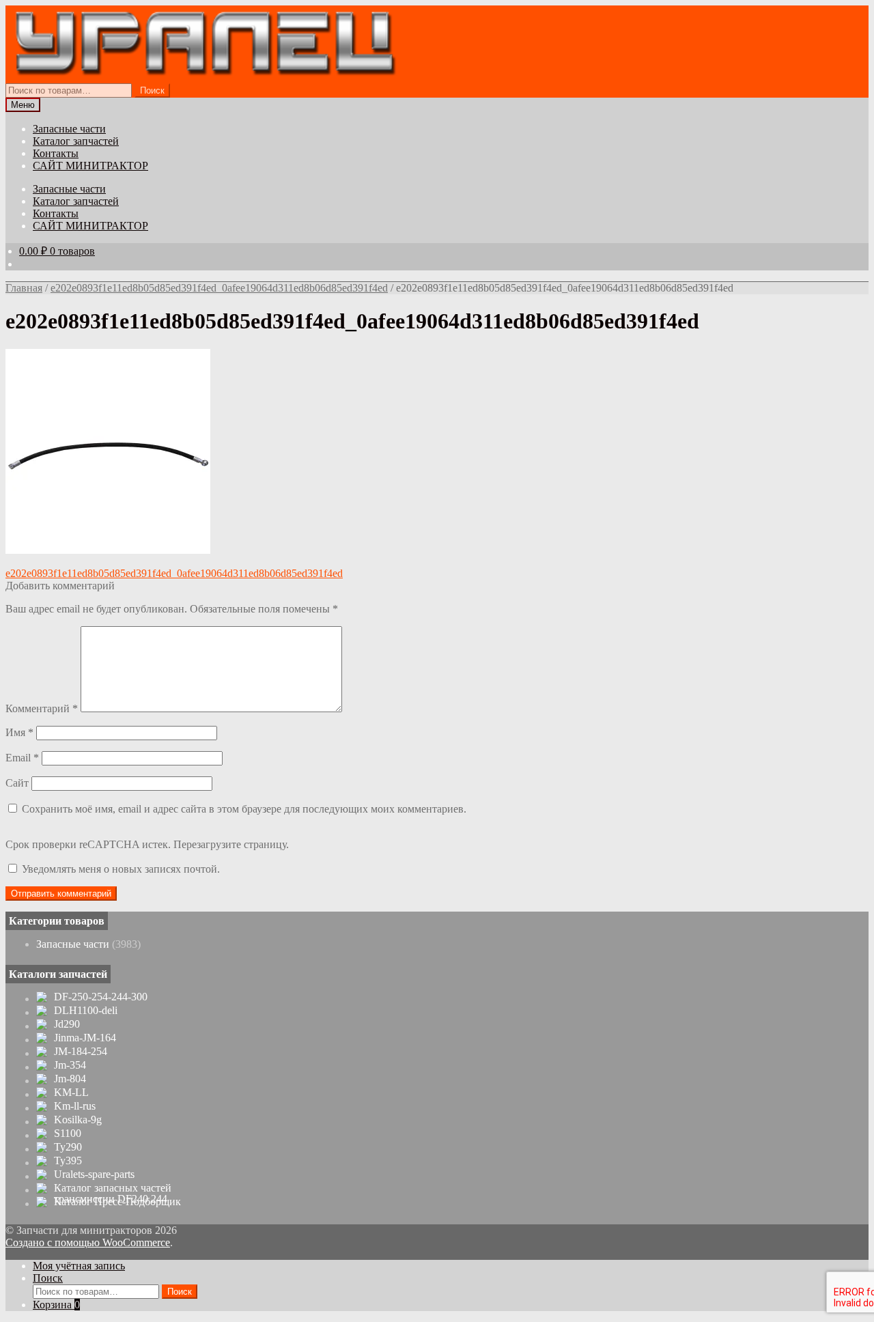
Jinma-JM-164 (85, 1037)
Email (22, 757)
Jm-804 (70, 1078)
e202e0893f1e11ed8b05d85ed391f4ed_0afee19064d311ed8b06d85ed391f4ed (219, 288)
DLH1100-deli (85, 1010)
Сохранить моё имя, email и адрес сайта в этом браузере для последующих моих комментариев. (244, 809)
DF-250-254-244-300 (100, 997)
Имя (19, 732)
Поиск (152, 90)
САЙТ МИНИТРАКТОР (90, 165)
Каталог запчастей (76, 141)
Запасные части (69, 129)
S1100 (67, 1133)
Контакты (56, 153)
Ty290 (68, 1147)
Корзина (56, 1304)
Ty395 (68, 1160)
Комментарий (41, 708)
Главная (23, 288)
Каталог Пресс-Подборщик (117, 1201)
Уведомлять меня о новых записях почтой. (121, 869)
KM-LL (71, 1092)
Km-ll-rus (75, 1106)
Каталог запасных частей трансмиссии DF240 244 (112, 1194)
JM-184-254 (80, 1051)
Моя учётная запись (79, 1265)
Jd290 (67, 1024)
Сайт (17, 783)
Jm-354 (70, 1065)
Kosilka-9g (78, 1119)
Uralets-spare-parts (94, 1174)
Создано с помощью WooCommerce (87, 1242)
